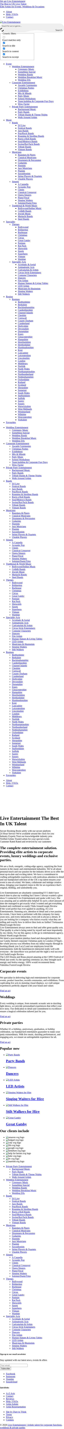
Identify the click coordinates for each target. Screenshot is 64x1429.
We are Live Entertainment (12, 1)
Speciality (10, 221)
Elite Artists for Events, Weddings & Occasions (22, 6)
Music (9, 120)
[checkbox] (17, 38)
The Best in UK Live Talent (13, 4)
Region (9, 296)
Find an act (5, 990)
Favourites (11, 422)
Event (8, 64)
